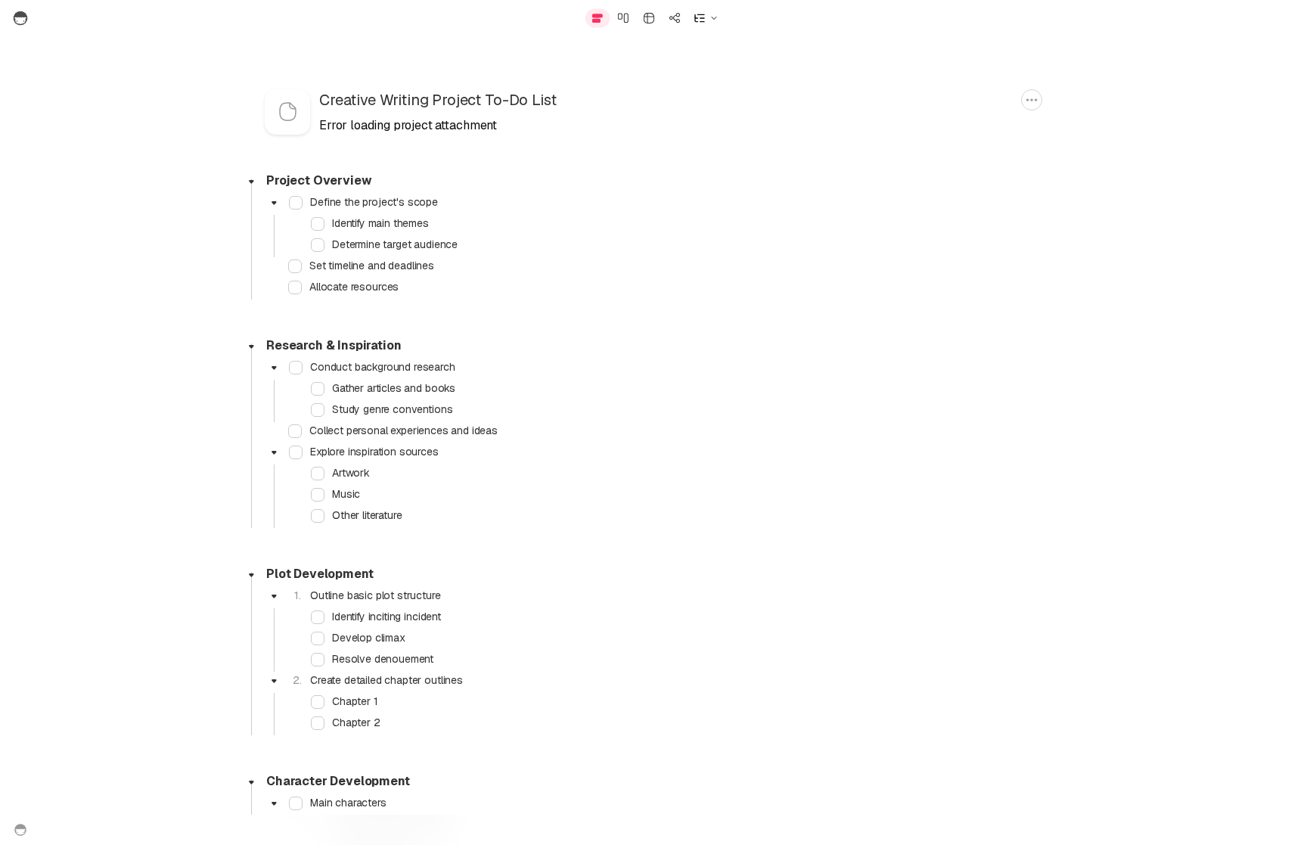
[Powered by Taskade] (20, 830)
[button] (706, 18)
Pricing (696, 830)
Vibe (1057, 18)
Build (1004, 18)
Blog (651, 830)
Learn (1186, 18)
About (609, 830)
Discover (1120, 18)
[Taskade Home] (55, 18)
